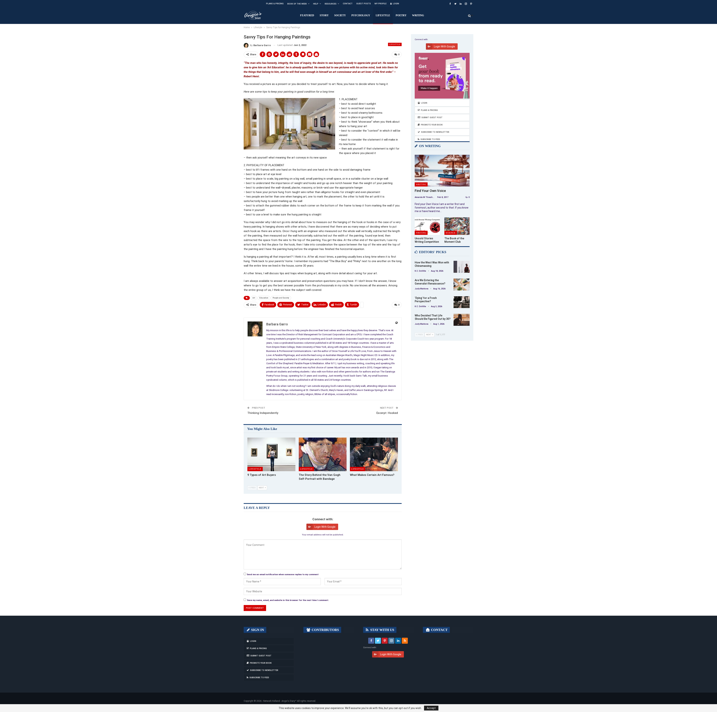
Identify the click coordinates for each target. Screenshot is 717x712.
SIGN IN (257, 630)
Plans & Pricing (275, 3)
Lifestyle (383, 15)
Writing (418, 15)
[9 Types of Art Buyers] (271, 454)
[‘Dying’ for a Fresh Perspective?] (462, 302)
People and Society (281, 298)
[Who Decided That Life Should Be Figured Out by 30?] (462, 320)
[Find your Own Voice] (442, 171)
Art (253, 298)
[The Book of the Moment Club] (457, 226)
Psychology (360, 15)
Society (340, 15)
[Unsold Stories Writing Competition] (427, 226)
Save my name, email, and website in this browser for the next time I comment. (288, 600)
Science (451, 233)
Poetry (401, 15)
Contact (348, 3)
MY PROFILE (381, 3)
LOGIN (396, 3)
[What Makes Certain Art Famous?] (374, 454)
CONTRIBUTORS (325, 630)
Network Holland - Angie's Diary (279, 701)
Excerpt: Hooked (387, 413)
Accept (431, 708)
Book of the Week (297, 4)
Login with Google (325, 526)
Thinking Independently (262, 413)
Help (315, 4)
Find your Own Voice (430, 191)
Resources (330, 4)
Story (324, 15)
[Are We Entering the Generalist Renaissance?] (462, 284)
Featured (307, 15)
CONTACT (439, 630)
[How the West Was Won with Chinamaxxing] (462, 267)
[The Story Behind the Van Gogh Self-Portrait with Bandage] (323, 454)
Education (263, 298)
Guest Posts (363, 3)
